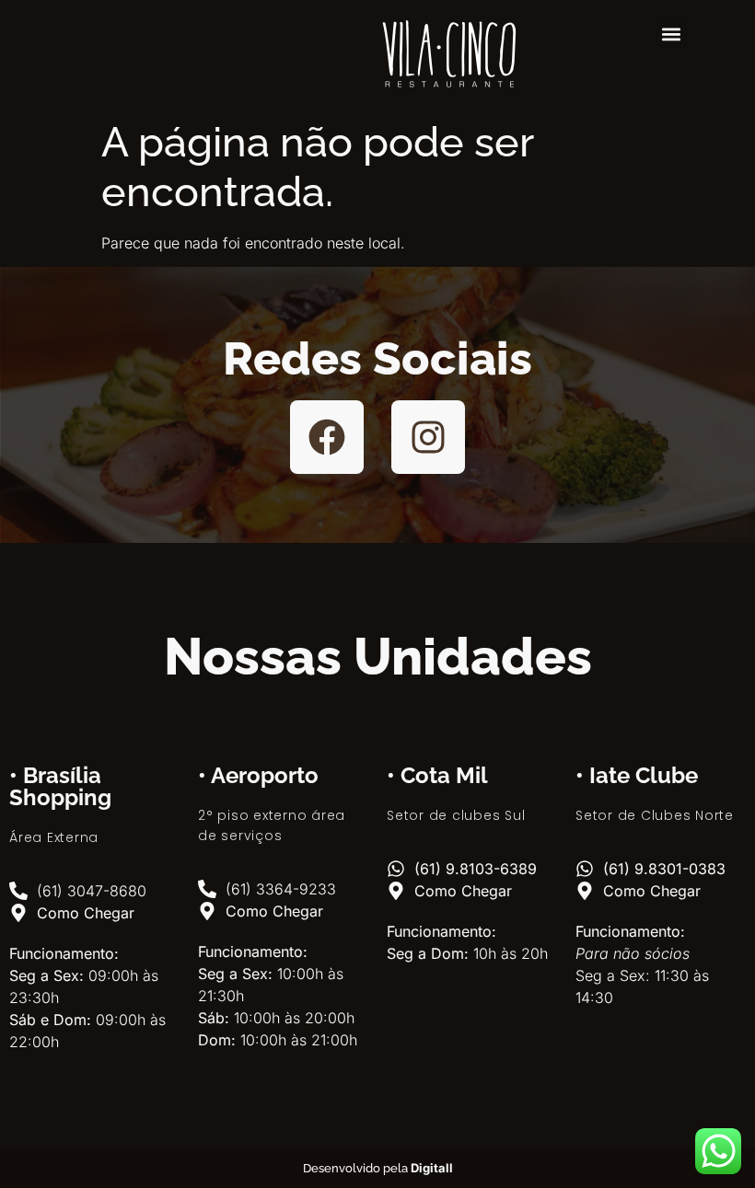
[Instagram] (428, 437)
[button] (671, 33)
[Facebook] (327, 437)
